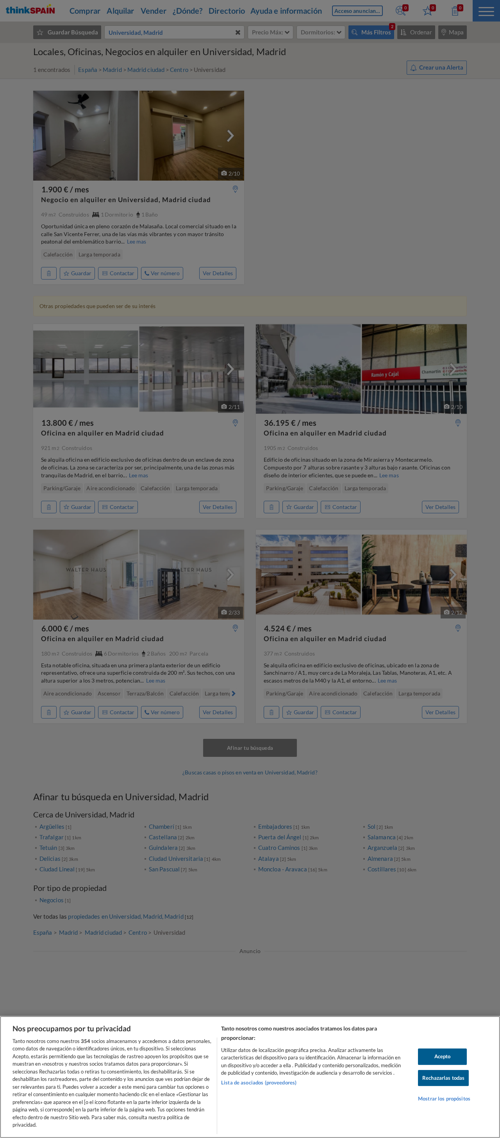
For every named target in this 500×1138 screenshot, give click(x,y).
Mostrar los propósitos (444, 1098)
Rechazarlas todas (443, 1078)
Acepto (442, 1056)
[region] (250, 1077)
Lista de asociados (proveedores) (258, 1082)
